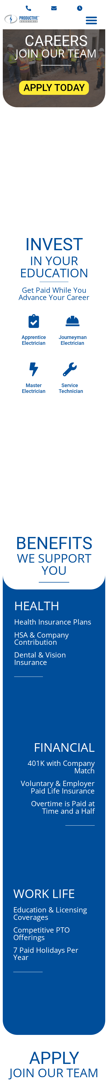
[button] (91, 20)
